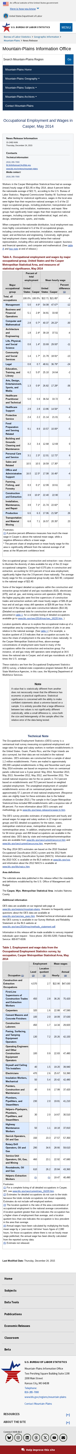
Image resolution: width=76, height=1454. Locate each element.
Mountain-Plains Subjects (20, 87)
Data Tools (11, 1302)
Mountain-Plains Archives (20, 96)
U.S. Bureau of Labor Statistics (30, 27)
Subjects (10, 1290)
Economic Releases (17, 1326)
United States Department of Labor (25, 16)
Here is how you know (23, 8)
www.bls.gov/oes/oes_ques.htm (18, 916)
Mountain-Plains (12, 40)
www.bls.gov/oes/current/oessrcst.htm (46, 840)
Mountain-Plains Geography (21, 78)
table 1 (19, 615)
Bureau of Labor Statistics (17, 36)
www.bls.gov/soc (61, 859)
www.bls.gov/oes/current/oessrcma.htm (22, 843)
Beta (7, 1349)
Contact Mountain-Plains (38, 1403)
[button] (68, 1415)
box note (13, 248)
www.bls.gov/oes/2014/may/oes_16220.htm (40, 618)
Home (8, 1279)
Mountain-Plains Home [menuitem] (18, 69)
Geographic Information (46, 36)
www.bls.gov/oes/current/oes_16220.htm (33, 1191)
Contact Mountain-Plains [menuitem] (19, 105)
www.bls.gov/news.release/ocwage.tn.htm (44, 810)
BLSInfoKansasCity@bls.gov (18, 165)
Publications (13, 1314)
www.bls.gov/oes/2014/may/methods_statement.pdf (28, 926)
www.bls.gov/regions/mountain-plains (22, 169)
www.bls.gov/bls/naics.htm (16, 866)
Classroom (11, 1338)
